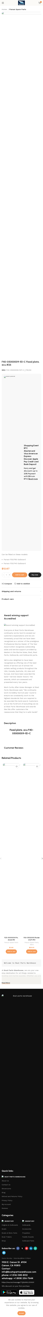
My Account (6, 1204)
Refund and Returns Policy (12, 1196)
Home (4, 9)
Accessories (26, 1229)
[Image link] (21, 1081)
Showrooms (6, 1188)
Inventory (29, 1221)
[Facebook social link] (18, 1248)
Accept (21, 1313)
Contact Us (6, 1185)
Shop (4, 1241)
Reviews (5, 1208)
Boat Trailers (7, 1237)
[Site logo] (21, 3)
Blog (3, 1192)
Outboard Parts (28, 1241)
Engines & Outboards (10, 1225)
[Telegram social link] (4, 1252)
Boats (4, 1229)
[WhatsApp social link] (35, 1248)
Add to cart (19, 575)
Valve (32, 944)
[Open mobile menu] (3, 3)
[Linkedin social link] (31, 1248)
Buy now (35, 575)
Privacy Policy (7, 1200)
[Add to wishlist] (17, 766)
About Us (5, 1181)
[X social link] (22, 1248)
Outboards (26, 1225)
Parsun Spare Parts (17, 9)
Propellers (26, 1233)
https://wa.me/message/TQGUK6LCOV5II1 (18, 1282)
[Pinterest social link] (26, 1248)
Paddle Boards (28, 1237)
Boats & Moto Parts (9, 1233)
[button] (11, 951)
